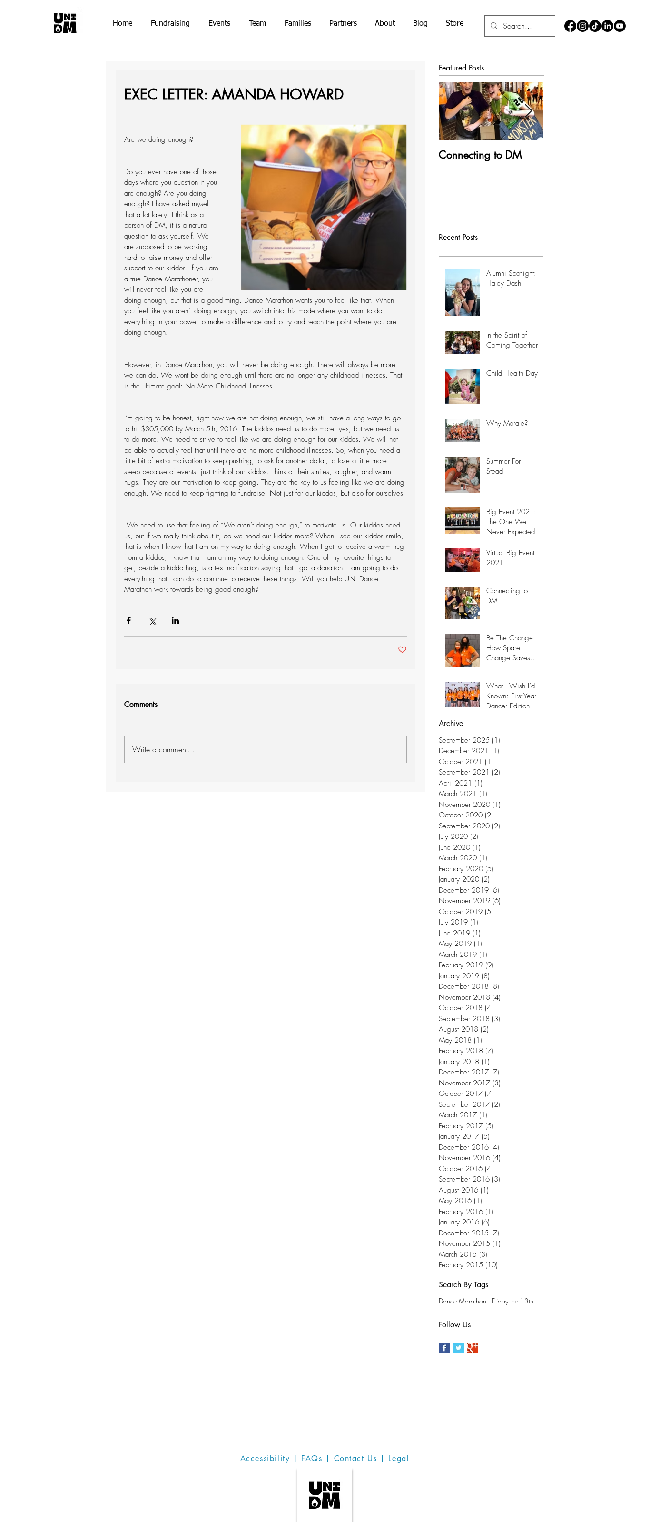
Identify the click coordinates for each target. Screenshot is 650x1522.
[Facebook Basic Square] (444, 1348)
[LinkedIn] (607, 26)
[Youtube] (620, 26)
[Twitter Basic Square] (458, 1348)
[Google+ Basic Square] (472, 1348)
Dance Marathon (462, 1300)
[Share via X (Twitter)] (152, 620)
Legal (398, 1458)
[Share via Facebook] (128, 620)
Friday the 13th (512, 1300)
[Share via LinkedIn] (175, 620)
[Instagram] (583, 26)
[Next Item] (528, 111)
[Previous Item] (454, 111)
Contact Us (355, 1458)
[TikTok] (595, 26)
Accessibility (265, 1458)
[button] (170, 24)
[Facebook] (570, 26)
